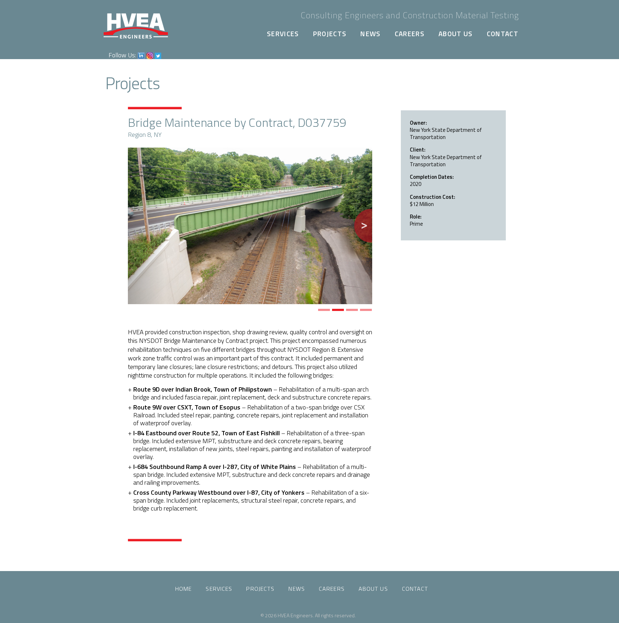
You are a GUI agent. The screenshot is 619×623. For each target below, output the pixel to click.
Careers (409, 33)
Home (183, 588)
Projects (330, 33)
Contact (502, 33)
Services (283, 33)
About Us (455, 33)
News (370, 33)
